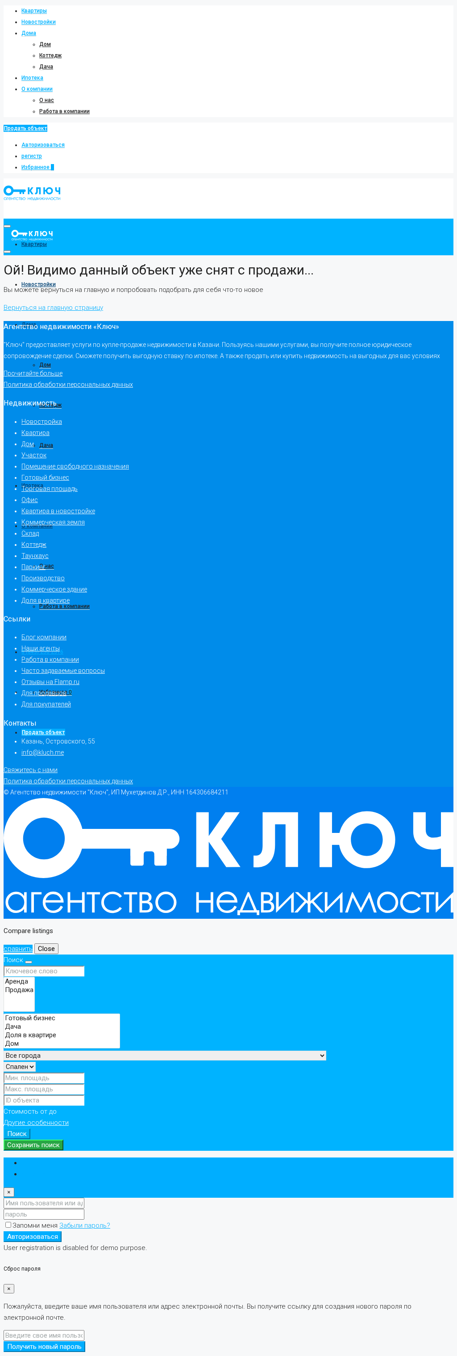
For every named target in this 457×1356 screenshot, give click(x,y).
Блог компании (43, 637)
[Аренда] (19, 981)
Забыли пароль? (84, 1225)
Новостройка (41, 421)
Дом (45, 44)
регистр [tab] (34, 1174)
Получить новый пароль (44, 1347)
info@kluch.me (42, 752)
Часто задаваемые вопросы (63, 670)
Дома (28, 33)
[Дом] (62, 1043)
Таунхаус (35, 555)
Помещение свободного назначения (75, 466)
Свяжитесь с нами (31, 769)
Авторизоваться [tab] (47, 1163)
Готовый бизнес (45, 477)
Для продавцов (43, 693)
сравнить (18, 949)
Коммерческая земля (53, 522)
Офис (29, 499)
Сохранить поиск (33, 1145)
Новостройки (38, 22)
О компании (37, 89)
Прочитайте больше (33, 373)
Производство (43, 578)
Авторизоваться (43, 145)
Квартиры (34, 11)
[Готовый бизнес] (62, 1018)
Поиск (17, 1134)
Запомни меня (35, 1225)
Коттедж (50, 55)
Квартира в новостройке (58, 511)
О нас (46, 100)
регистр (31, 156)
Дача (46, 66)
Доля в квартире (45, 600)
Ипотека (32, 78)
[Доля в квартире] (62, 1035)
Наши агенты (40, 648)
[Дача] (62, 1026)
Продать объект (25, 128)
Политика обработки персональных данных (68, 384)
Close (46, 949)
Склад (30, 533)
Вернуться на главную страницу (53, 308)
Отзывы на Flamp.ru (50, 681)
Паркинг (33, 566)
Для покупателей (46, 704)
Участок (33, 455)
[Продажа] (19, 990)
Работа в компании (64, 111)
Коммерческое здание (54, 589)
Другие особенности (36, 1123)
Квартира (35, 432)
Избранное (37, 167)
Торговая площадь (49, 488)
